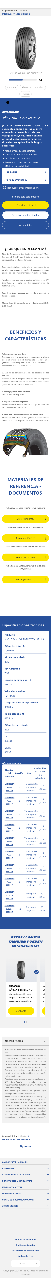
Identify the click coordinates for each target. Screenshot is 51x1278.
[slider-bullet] (24, 1022)
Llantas (23, 10)
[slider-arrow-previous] (5, 80)
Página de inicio (9, 10)
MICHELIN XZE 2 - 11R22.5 (9, 895)
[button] (7, 102)
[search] (39, 4)
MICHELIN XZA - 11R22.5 (9, 787)
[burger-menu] (46, 4)
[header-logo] (13, 4)
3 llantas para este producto (25, 197)
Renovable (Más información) (23, 187)
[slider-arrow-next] (45, 80)
